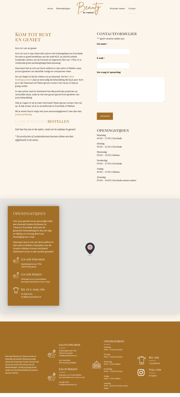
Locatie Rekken (31, 274)
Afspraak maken (117, 8)
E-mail (101, 58)
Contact (132, 8)
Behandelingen (63, 8)
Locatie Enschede (33, 259)
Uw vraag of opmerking (109, 72)
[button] (90, 249)
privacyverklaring (23, 114)
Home (50, 8)
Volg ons (155, 369)
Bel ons (154, 357)
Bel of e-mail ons (33, 289)
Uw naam (102, 44)
